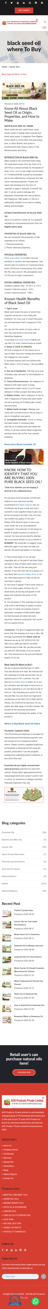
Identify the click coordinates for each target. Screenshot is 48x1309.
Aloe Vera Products (24, 869)
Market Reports (10, 1174)
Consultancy (8, 1166)
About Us (7, 1145)
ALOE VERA (8, 1219)
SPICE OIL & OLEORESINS (14, 1207)
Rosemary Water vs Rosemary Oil (28, 1016)
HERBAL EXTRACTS (12, 1227)
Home (4, 67)
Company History (10, 1150)
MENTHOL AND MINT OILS (15, 1195)
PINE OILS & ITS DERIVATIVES (17, 1215)
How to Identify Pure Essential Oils (29, 1005)
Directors (7, 1158)
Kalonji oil (32, 419)
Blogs (5, 1170)
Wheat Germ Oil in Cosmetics (27, 934)
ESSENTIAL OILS (11, 1199)
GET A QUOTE (24, 10)
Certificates (8, 1154)
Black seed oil (16, 171)
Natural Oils (8, 1162)
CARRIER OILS (9, 1211)
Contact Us (8, 1178)
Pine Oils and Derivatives (24, 862)
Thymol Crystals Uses (23, 910)
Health (24, 883)
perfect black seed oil (28, 574)
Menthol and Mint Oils (24, 840)
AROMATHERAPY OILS (13, 1203)
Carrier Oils (14, 67)
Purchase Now (24, 1072)
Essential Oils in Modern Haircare (28, 946)
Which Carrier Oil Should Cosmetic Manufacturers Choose (29, 970)
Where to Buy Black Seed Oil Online (22, 723)
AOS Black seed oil (23, 505)
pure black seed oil (23, 340)
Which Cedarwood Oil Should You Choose (28, 982)
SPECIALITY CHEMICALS (14, 1231)
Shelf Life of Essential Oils (25, 994)
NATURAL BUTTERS (12, 1223)
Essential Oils (24, 832)
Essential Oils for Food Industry (27, 957)
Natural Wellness (24, 891)
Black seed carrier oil (13, 258)
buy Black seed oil (19, 682)
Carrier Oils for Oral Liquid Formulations (25, 923)
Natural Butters (24, 876)
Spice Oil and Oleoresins (24, 854)
